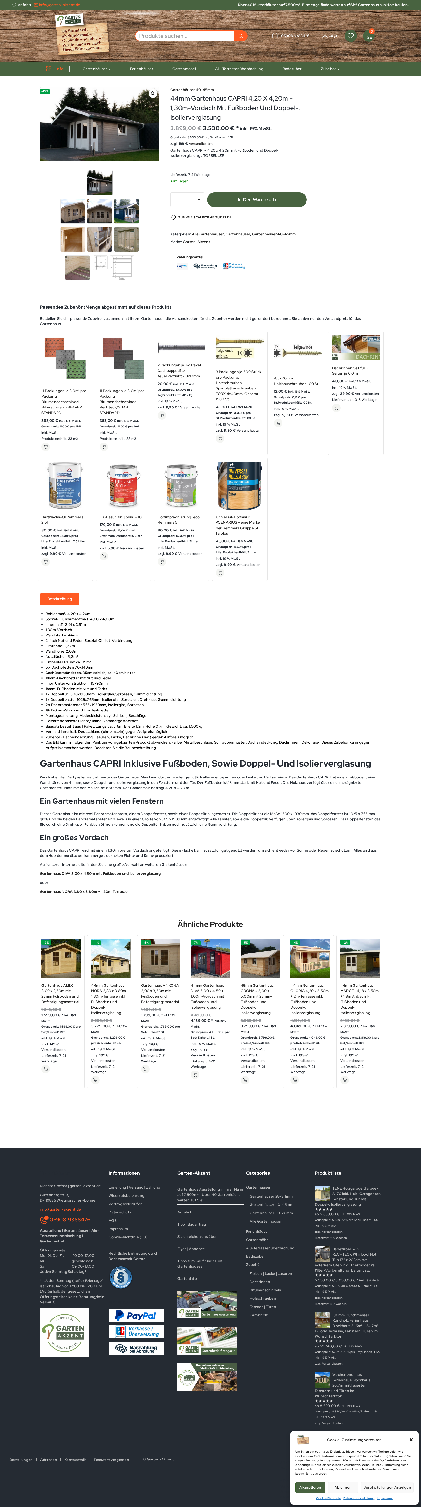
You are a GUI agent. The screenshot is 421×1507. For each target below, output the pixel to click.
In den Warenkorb (257, 200)
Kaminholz (259, 1315)
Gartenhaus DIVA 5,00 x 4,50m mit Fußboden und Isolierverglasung (100, 873)
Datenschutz (120, 1212)
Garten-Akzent (196, 241)
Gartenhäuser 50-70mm (271, 1213)
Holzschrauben (263, 1298)
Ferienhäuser (141, 68)
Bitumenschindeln (265, 1290)
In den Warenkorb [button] (162, 415)
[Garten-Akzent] (85, 35)
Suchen (241, 35)
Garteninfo (187, 1278)
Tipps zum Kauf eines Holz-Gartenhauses (200, 1264)
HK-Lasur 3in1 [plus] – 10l (121, 517)
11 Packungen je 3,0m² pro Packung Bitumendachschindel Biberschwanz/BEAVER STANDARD (63, 402)
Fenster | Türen (263, 1306)
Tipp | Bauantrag (191, 1224)
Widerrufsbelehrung (126, 1195)
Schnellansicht (83, 339)
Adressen (48, 1459)
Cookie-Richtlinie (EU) (128, 1237)
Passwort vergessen (111, 1459)
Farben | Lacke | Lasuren (271, 1273)
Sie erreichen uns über (197, 1236)
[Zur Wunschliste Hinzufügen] (83, 349)
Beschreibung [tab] (60, 599)
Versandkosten (201, 144)
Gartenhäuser (238, 234)
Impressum (385, 1498)
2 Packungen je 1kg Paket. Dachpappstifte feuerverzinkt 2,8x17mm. (180, 371)
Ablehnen (343, 1487)
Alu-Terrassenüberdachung (239, 68)
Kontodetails (75, 1459)
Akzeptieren (310, 1487)
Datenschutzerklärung (358, 1498)
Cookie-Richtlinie (328, 1498)
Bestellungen (21, 1459)
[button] (411, 1439)
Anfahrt (184, 1212)
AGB (113, 1220)
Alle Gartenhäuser (208, 234)
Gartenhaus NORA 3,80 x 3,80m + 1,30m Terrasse (84, 891)
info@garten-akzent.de (60, 1209)
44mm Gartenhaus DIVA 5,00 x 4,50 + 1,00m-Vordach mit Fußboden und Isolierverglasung (207, 996)
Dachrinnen (260, 1282)
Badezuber (292, 68)
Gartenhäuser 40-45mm (192, 89)
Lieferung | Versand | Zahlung (134, 1187)
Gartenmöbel (184, 68)
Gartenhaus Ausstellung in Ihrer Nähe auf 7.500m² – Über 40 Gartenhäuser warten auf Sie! (210, 1195)
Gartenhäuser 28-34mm (271, 1196)
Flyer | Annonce (191, 1248)
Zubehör (253, 1264)
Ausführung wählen (45, 447)
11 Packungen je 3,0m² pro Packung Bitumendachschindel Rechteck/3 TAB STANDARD (122, 402)
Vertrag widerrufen (126, 1204)
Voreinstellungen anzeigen (387, 1487)
